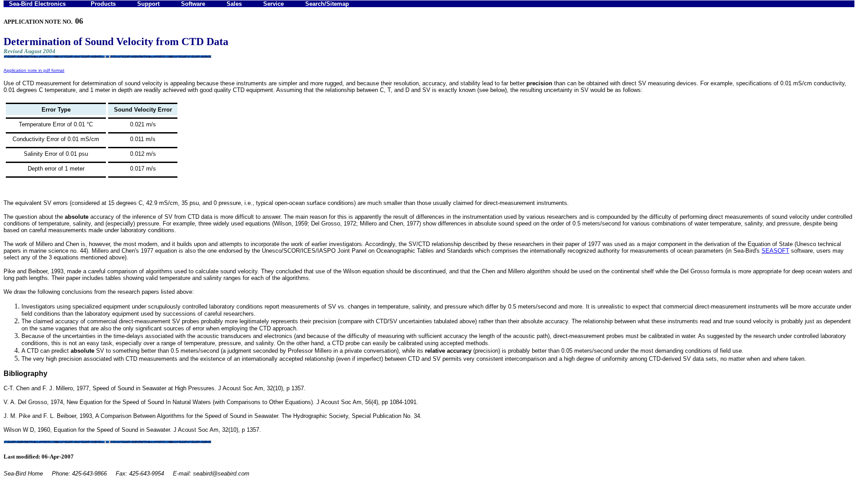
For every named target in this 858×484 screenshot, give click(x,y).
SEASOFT (775, 250)
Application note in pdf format (34, 70)
